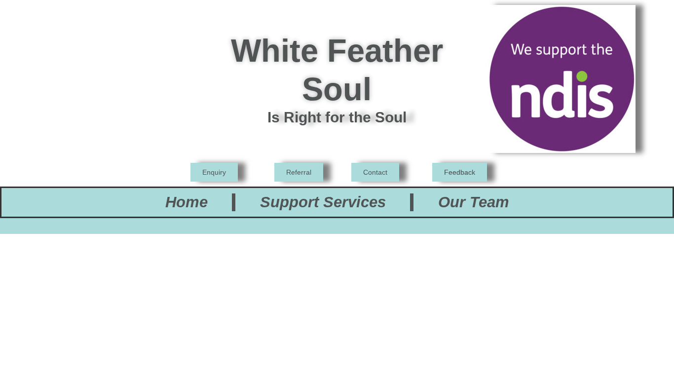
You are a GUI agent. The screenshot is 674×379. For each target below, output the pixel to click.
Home (186, 202)
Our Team (473, 202)
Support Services (323, 202)
